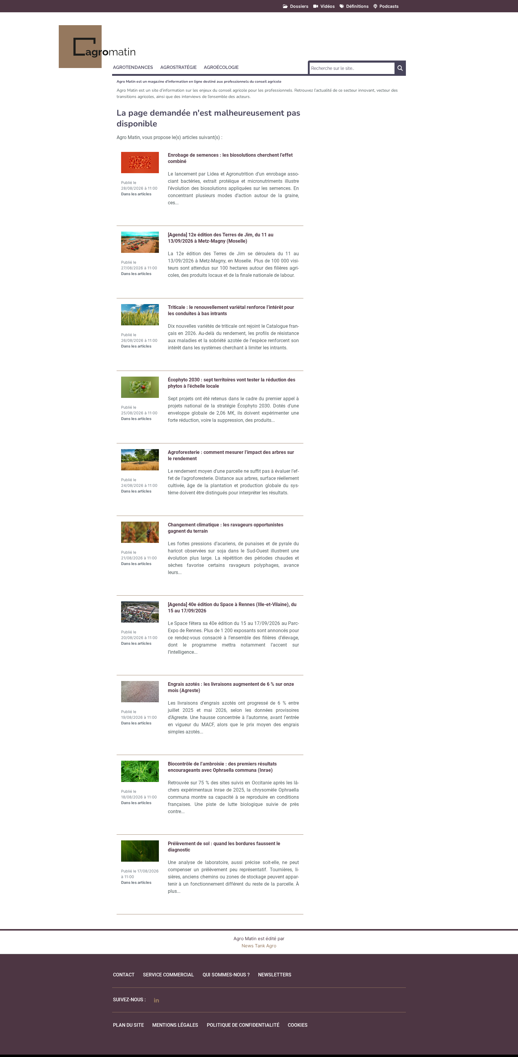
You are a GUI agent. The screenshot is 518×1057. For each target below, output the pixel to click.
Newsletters (274, 975)
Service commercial (168, 975)
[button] (135, 66)
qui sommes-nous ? (226, 975)
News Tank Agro (259, 946)
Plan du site (128, 1025)
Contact (124, 975)
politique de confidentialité (243, 1025)
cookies (298, 1025)
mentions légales (175, 1025)
